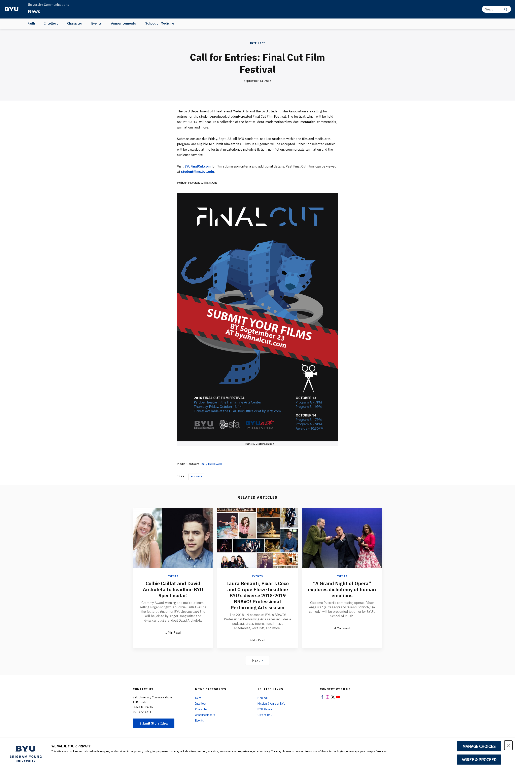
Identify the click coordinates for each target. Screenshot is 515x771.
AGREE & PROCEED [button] (479, 759)
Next (256, 660)
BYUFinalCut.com (197, 166)
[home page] (12, 9)
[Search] (505, 9)
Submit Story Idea (153, 723)
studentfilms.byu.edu (197, 172)
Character (74, 23)
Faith (31, 23)
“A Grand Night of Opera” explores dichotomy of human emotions (342, 589)
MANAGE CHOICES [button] (479, 746)
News (34, 11)
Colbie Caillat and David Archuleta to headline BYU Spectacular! (173, 589)
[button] (508, 745)
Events (96, 23)
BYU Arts (196, 476)
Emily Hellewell (211, 464)
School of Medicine (159, 23)
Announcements (123, 23)
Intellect (51, 23)
